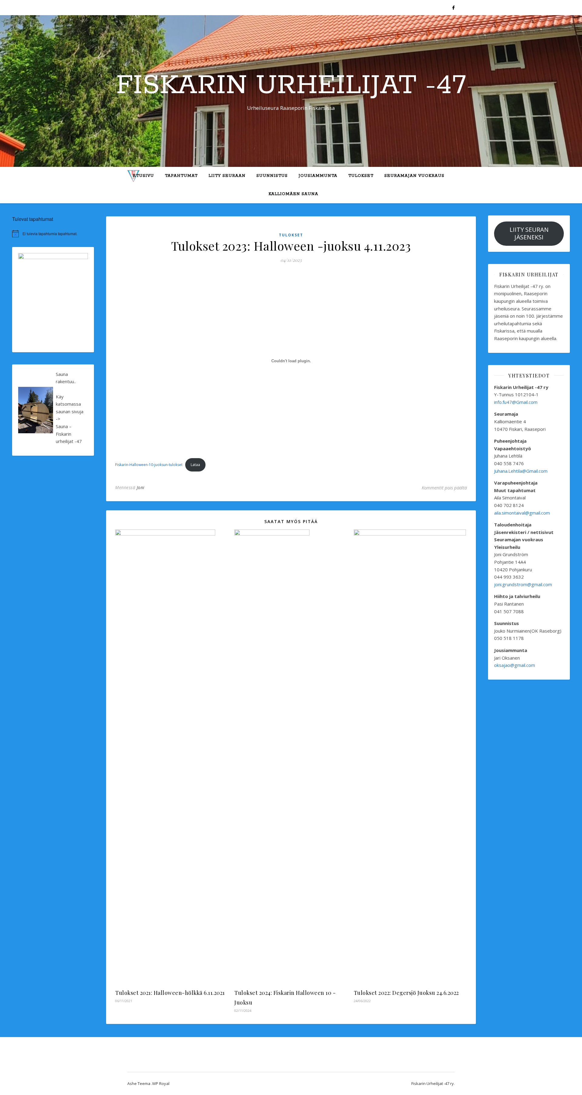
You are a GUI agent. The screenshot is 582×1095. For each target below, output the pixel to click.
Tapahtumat (181, 175)
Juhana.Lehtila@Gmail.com (520, 471)
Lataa (195, 464)
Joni (141, 487)
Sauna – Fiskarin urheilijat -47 (69, 433)
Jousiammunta (318, 175)
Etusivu (143, 175)
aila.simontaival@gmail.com (522, 513)
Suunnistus (272, 175)
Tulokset (360, 175)
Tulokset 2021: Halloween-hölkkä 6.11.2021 (170, 992)
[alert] (53, 233)
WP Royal (160, 1083)
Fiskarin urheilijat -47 (291, 85)
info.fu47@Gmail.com (515, 402)
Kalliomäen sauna (293, 194)
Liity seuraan (227, 175)
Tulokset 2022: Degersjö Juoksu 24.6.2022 (406, 992)
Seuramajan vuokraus (414, 175)
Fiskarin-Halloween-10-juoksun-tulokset (148, 464)
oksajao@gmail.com (514, 665)
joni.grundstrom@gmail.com (523, 584)
